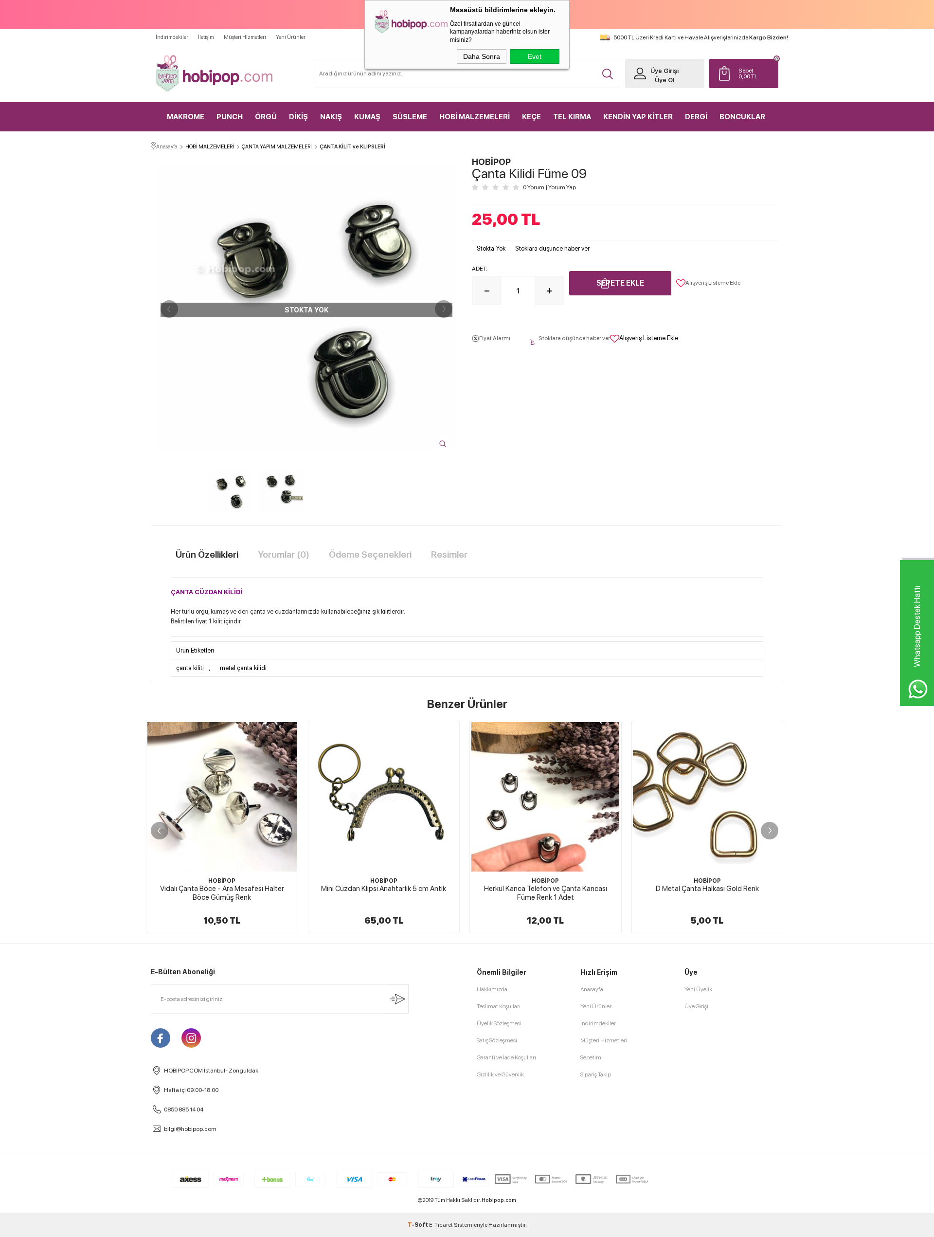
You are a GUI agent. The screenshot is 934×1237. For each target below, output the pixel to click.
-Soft (418, 1224)
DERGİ (696, 116)
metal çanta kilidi (243, 668)
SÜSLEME (410, 116)
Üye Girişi (664, 70)
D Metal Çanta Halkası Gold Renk (608, 888)
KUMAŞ (367, 116)
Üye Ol (664, 80)
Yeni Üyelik (698, 989)
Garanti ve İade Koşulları (506, 1057)
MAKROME (185, 116)
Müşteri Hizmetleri (245, 37)
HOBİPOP (284, 880)
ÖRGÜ (266, 116)
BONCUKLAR (742, 116)
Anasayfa (591, 989)
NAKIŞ (331, 116)
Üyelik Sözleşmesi (499, 1023)
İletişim (206, 37)
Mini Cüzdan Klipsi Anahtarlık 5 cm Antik (284, 888)
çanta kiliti (190, 668)
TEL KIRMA (572, 116)
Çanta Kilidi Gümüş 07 (770, 888)
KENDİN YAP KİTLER (638, 116)
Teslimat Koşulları (499, 1006)
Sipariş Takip (595, 1074)
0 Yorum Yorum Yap (549, 187)
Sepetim (590, 1057)
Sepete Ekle (620, 283)
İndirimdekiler (172, 37)
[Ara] (607, 74)
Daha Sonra (481, 56)
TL (747, 73)
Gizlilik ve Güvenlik (500, 1074)
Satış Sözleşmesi (497, 1040)
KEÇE (531, 116)
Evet (534, 56)
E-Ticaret (441, 1224)
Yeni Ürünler (290, 37)
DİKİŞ (298, 116)
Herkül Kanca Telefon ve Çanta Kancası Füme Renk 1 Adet (446, 893)
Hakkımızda (492, 989)
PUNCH (229, 116)
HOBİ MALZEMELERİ (474, 116)
